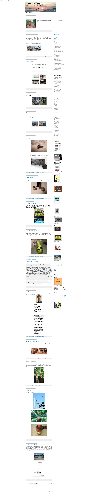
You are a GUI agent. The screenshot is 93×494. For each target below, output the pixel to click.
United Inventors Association (64, 298)
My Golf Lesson (56, 34)
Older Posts (50, 483)
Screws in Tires (29, 136)
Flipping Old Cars (56, 35)
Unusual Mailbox (56, 37)
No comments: (42, 56)
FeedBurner (62, 21)
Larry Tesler (28, 291)
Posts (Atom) (31, 484)
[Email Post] (45, 56)
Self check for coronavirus (32, 261)
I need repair (29, 93)
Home (26, 12)
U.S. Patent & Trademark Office (64, 297)
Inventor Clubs (31, 12)
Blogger (50, 491)
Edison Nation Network (64, 291)
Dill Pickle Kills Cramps (31, 230)
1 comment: (41, 256)
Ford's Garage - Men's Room (32, 341)
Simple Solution (29, 177)
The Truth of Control (30, 112)
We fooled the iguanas (31, 203)
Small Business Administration (64, 295)
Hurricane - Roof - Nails (31, 35)
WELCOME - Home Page (32, 17)
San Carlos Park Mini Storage (33, 444)
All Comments (57, 265)
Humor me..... (29, 390)
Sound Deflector (29, 61)
